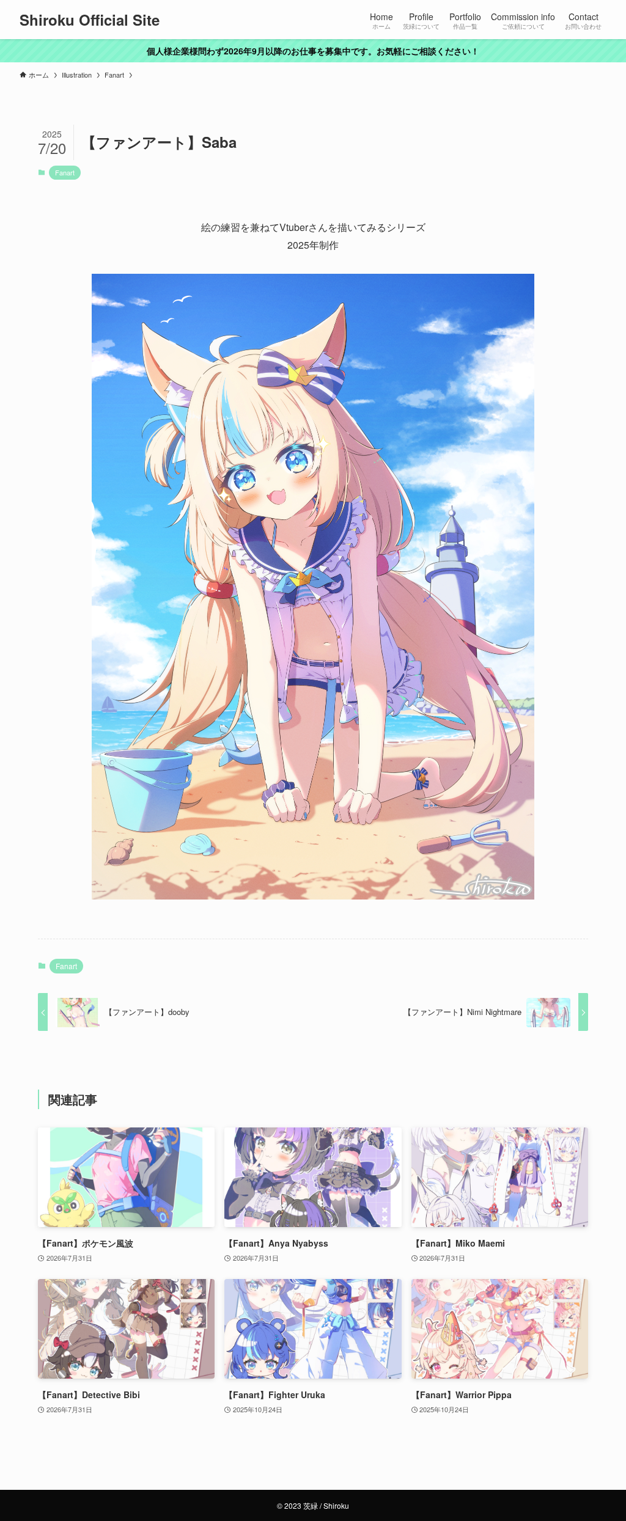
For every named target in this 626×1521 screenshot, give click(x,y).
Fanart (65, 172)
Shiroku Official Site (90, 19)
